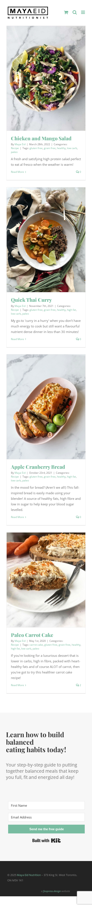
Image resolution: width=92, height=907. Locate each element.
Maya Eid (20, 144)
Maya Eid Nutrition (29, 875)
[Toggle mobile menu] (83, 12)
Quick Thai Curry (31, 299)
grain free (50, 148)
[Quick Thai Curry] (46, 239)
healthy (61, 148)
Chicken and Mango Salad (41, 138)
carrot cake (36, 645)
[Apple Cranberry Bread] (46, 406)
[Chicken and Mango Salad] (46, 78)
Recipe (15, 148)
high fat (71, 310)
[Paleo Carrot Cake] (46, 580)
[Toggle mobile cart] (66, 12)
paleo (14, 152)
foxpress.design (52, 891)
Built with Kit (46, 840)
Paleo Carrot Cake (32, 635)
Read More (17, 172)
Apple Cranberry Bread (38, 466)
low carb (72, 148)
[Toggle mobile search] (75, 12)
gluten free (36, 148)
